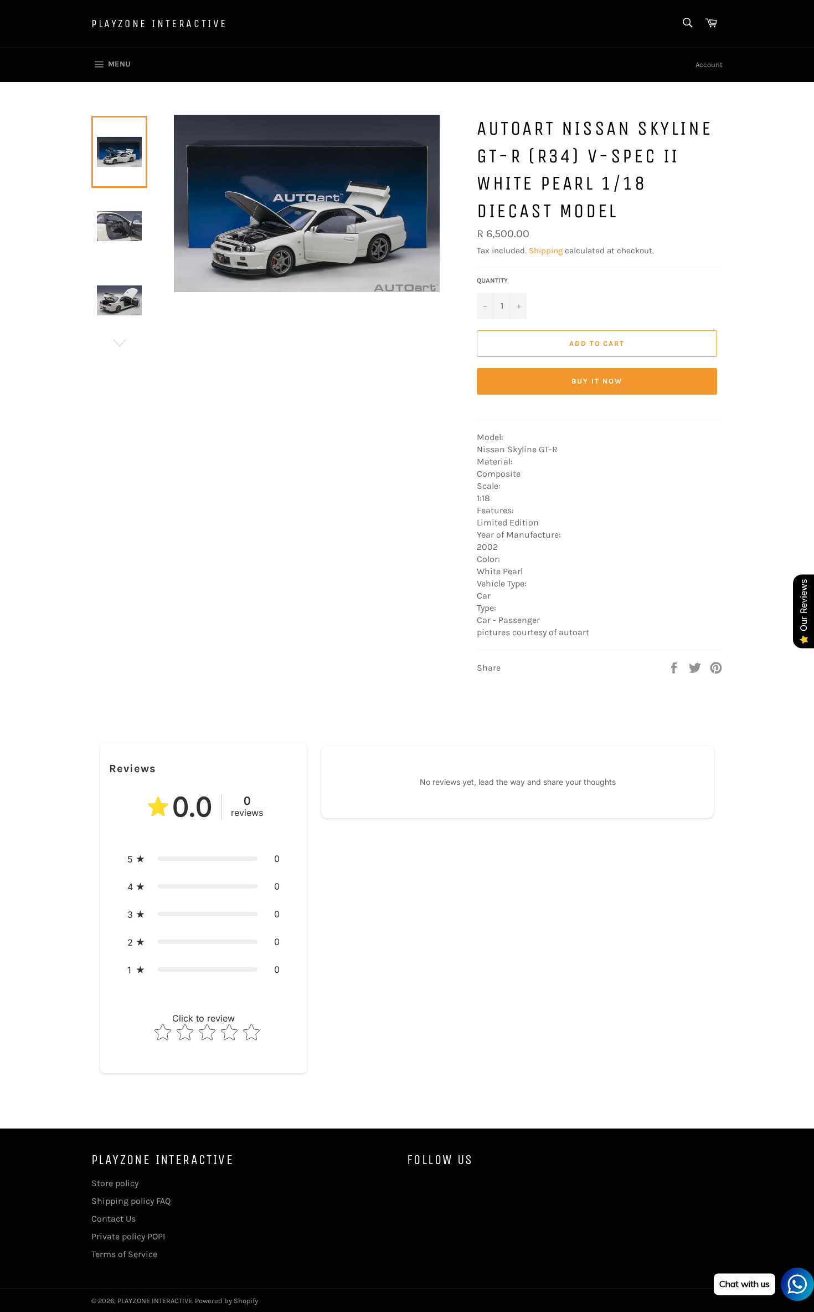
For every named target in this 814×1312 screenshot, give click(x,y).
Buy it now (596, 381)
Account (709, 64)
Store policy (114, 1183)
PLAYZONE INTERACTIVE (159, 23)
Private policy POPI (128, 1236)
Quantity (492, 280)
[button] (203, 858)
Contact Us (113, 1218)
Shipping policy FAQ (131, 1201)
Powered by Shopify (226, 1300)
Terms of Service (124, 1254)
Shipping (546, 251)
